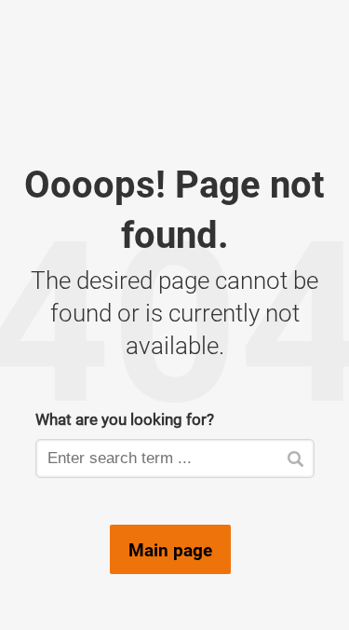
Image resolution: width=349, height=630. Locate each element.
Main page (170, 550)
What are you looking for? (124, 419)
